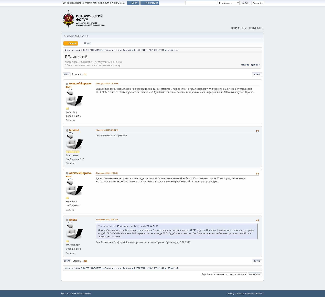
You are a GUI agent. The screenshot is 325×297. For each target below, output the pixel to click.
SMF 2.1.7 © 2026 (68, 294)
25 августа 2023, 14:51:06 (107, 83)
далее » (255, 64)
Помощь (231, 293)
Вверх (67, 261)
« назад (244, 64)
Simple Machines (84, 294)
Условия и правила (245, 293)
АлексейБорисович (79, 85)
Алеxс (73, 220)
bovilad (74, 130)
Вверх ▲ (260, 293)
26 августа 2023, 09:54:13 (107, 130)
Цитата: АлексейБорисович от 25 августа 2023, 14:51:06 (129, 226)
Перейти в (206, 274)
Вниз (66, 74)
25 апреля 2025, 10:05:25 (107, 173)
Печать (256, 74)
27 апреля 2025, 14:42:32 (107, 219)
